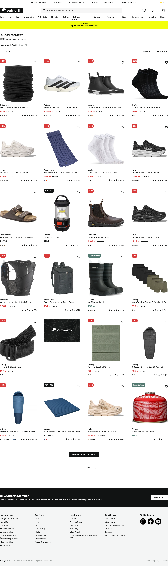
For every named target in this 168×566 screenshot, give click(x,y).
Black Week (75, 532)
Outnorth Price (76, 18)
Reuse (163, 17)
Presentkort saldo (43, 542)
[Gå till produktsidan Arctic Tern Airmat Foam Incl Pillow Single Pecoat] (62, 148)
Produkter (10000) (8, 45)
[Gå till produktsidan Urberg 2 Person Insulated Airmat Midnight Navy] (62, 407)
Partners (74, 525)
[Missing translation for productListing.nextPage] (96, 468)
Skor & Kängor (41, 535)
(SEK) (5, 561)
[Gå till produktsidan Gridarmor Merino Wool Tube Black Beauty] (18, 83)
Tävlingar (109, 532)
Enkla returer (57, 2)
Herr (10, 17)
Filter (8, 51)
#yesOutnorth (76, 522)
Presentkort (40, 538)
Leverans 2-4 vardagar (128, 2)
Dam (2, 17)
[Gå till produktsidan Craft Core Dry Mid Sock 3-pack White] (106, 148)
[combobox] (81, 10)
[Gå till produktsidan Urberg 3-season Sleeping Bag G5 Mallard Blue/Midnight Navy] (18, 407)
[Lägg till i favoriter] (35, 62)
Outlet (65, 17)
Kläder (38, 532)
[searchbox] (83, 10)
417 (88, 468)
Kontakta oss (5, 522)
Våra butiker (110, 522)
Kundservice (137, 17)
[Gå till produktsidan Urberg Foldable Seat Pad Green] (106, 343)
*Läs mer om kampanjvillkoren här (83, 536)
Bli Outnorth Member (114, 525)
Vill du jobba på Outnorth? (116, 535)
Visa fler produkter (84, 454)
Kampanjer (98, 17)
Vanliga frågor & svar (9, 518)
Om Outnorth (111, 518)
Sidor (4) (23, 45)
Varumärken (112, 17)
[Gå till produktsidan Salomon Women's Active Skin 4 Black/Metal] (18, 278)
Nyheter (55, 17)
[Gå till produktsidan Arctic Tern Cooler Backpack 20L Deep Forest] (62, 278)
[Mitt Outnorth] (153, 10)
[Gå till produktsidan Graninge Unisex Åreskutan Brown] (106, 213)
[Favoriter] (144, 10)
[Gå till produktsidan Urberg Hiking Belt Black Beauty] (18, 343)
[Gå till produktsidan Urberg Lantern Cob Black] (62, 213)
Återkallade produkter (9, 538)
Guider (125, 17)
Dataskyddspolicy (8, 535)
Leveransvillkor (6, 532)
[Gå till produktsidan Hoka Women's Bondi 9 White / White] (18, 148)
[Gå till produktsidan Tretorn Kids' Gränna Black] (106, 278)
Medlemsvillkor (6, 542)
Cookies (165, 561)
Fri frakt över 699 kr (39, 2)
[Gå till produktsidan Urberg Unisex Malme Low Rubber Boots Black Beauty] (106, 83)
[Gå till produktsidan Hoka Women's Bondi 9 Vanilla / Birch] (106, 407)
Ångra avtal (5, 545)
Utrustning (29, 17)
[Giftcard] (62, 330)
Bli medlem (159, 497)
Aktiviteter (43, 17)
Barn (18, 17)
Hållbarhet (151, 17)
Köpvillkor (4, 525)
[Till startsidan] (11, 10)
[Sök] (43, 10)
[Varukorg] (163, 10)
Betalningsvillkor (7, 528)
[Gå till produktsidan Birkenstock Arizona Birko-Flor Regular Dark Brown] (18, 213)
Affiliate (108, 528)
